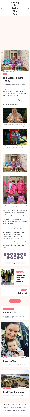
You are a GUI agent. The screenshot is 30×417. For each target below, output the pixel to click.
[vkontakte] (8, 257)
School (5, 74)
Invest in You (9, 361)
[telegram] (21, 257)
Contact (23, 410)
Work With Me (15, 410)
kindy (13, 263)
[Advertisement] (15, 32)
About (12, 407)
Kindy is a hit (22, 293)
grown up (8, 263)
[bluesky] (15, 257)
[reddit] (21, 254)
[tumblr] (18, 254)
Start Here (6, 407)
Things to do (7, 388)
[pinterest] (11, 254)
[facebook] (8, 254)
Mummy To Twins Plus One (14, 8)
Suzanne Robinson (9, 84)
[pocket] (25, 254)
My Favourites (18, 407)
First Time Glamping (13, 392)
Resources (8, 410)
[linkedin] (15, 254)
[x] (5, 254)
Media (24, 407)
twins (22, 263)
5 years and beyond (8, 71)
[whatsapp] (18, 257)
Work (5, 357)
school (18, 263)
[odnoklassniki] (11, 257)
